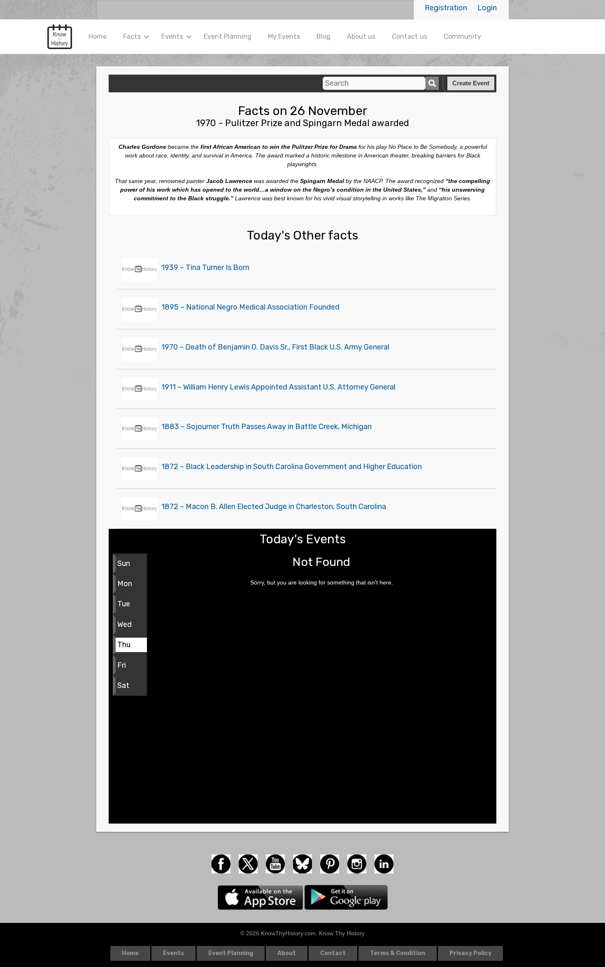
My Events (284, 36)
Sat (123, 685)
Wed (124, 624)
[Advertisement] (302, 761)
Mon (124, 583)
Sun (123, 563)
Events (172, 36)
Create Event (470, 83)
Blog (323, 36)
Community (462, 36)
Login (487, 7)
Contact (333, 953)
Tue (123, 603)
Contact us (409, 36)
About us (361, 36)
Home (97, 36)
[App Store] (261, 896)
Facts (132, 36)
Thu (123, 644)
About (286, 953)
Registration (446, 7)
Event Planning (227, 36)
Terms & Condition (397, 953)
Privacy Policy (470, 953)
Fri (121, 665)
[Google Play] (346, 896)
